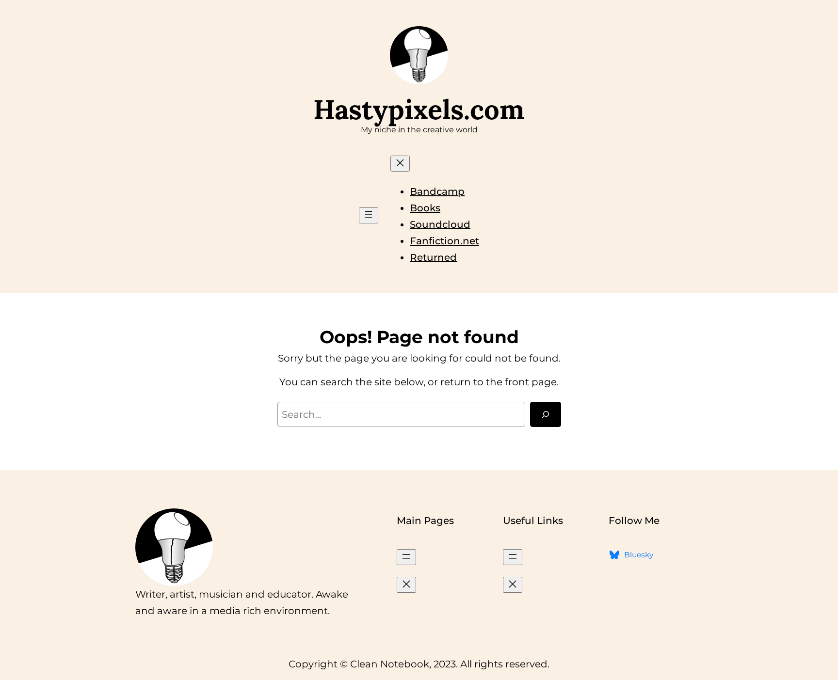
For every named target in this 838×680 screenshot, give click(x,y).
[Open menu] (368, 215)
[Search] (545, 414)
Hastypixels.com (419, 109)
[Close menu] (400, 164)
